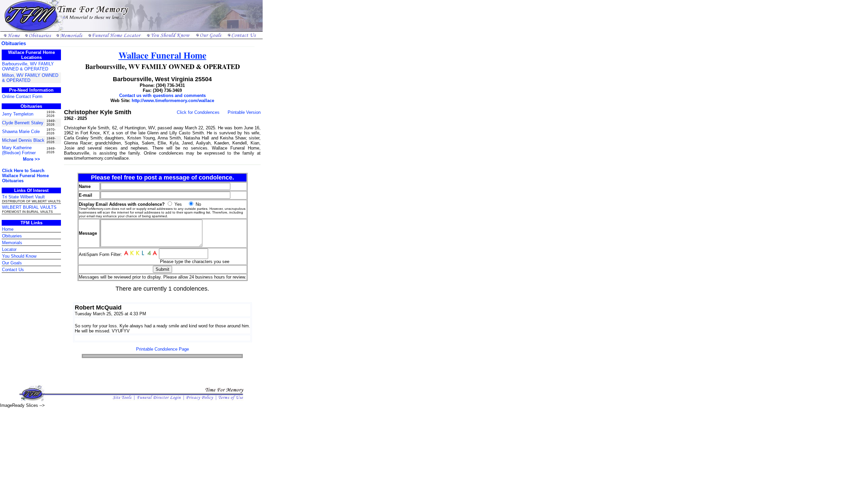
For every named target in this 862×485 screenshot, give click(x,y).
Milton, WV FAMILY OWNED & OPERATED (30, 78)
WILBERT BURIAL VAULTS (29, 207)
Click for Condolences (198, 112)
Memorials (12, 242)
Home (7, 229)
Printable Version (244, 112)
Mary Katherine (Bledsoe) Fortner (19, 150)
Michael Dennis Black (23, 140)
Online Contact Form (22, 96)
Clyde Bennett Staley (22, 122)
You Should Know (19, 256)
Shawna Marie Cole (21, 131)
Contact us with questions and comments (162, 95)
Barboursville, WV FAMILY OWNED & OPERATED (28, 66)
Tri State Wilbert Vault (23, 196)
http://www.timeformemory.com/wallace (173, 100)
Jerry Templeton (17, 114)
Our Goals (12, 262)
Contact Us (13, 269)
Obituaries (12, 235)
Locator (9, 249)
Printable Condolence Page (162, 349)
